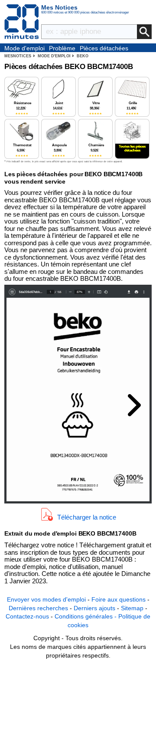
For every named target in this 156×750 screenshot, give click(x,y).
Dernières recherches (38, 608)
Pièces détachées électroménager (104, 49)
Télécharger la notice (86, 517)
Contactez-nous (27, 616)
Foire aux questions (118, 599)
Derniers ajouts (94, 608)
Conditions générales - (86, 616)
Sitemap (132, 608)
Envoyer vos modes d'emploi (46, 599)
